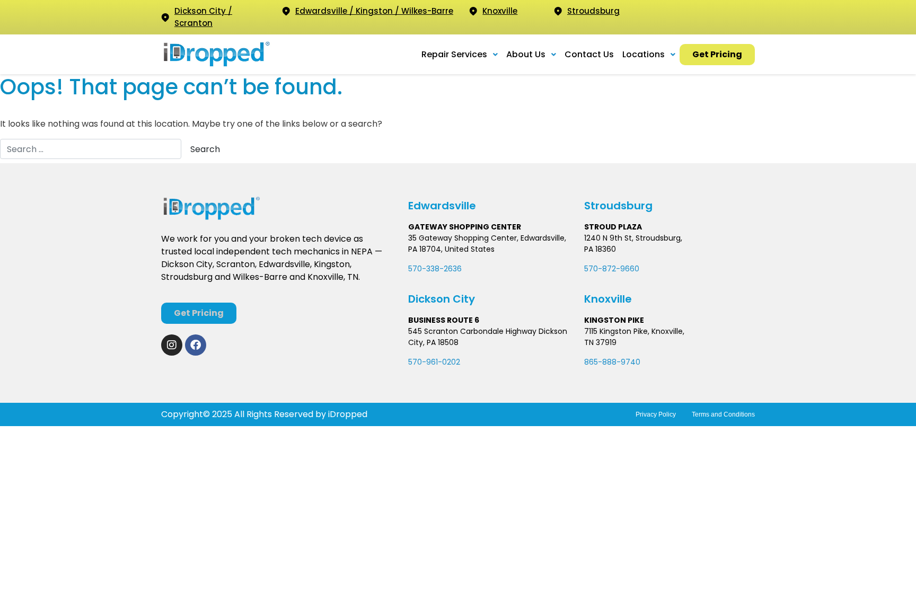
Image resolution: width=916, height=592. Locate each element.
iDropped (346, 414)
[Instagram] (171, 345)
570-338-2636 (435, 268)
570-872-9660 (611, 268)
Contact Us (589, 54)
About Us (525, 54)
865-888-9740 (612, 362)
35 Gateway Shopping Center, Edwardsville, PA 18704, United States (487, 243)
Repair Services (454, 54)
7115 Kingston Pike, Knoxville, (634, 331)
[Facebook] (195, 345)
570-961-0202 (434, 362)
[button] (459, 54)
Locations (643, 54)
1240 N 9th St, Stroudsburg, (633, 238)
